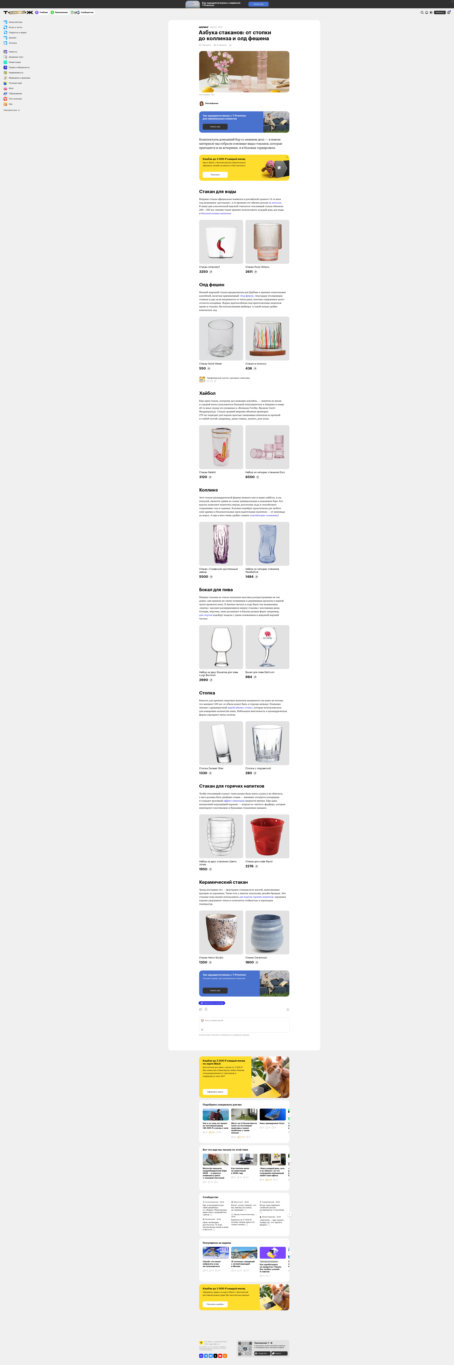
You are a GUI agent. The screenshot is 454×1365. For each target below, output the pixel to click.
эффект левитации (234, 800)
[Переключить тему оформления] (431, 12)
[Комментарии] (211, 381)
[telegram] (206, 1356)
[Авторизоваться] (448, 12)
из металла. (275, 202)
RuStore (278, 1353)
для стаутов (205, 615)
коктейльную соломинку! (264, 515)
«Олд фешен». (247, 295)
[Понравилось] (208, 381)
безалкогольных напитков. (216, 213)
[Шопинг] (204, 27)
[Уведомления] (426, 12)
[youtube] (220, 1356)
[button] (452, 1)
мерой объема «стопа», (240, 707)
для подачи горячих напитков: (256, 896)
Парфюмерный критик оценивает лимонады (228, 378)
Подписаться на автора (213, 1003)
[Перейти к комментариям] (212, 1215)
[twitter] (215, 1356)
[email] (201, 1356)
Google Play (263, 1353)
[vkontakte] (211, 1356)
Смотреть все (10, 110)
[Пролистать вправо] (289, 1115)
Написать (440, 12)
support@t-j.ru (214, 1344)
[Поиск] (422, 12)
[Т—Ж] (18, 12)
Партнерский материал (269, 1261)
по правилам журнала (240, 1035)
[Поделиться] (230, 45)
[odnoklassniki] (225, 1356)
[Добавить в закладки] (215, 381)
